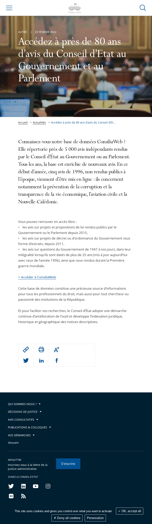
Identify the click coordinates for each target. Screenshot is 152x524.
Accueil (23, 122)
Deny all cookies (68, 518)
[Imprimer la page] (41, 349)
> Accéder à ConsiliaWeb (37, 277)
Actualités (39, 122)
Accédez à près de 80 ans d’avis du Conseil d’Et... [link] (83, 122)
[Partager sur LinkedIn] (41, 361)
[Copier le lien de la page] (25, 349)
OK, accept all (131, 511)
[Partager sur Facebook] (56, 361)
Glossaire (13, 442)
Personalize (95, 518)
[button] (143, 7)
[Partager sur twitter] (25, 361)
